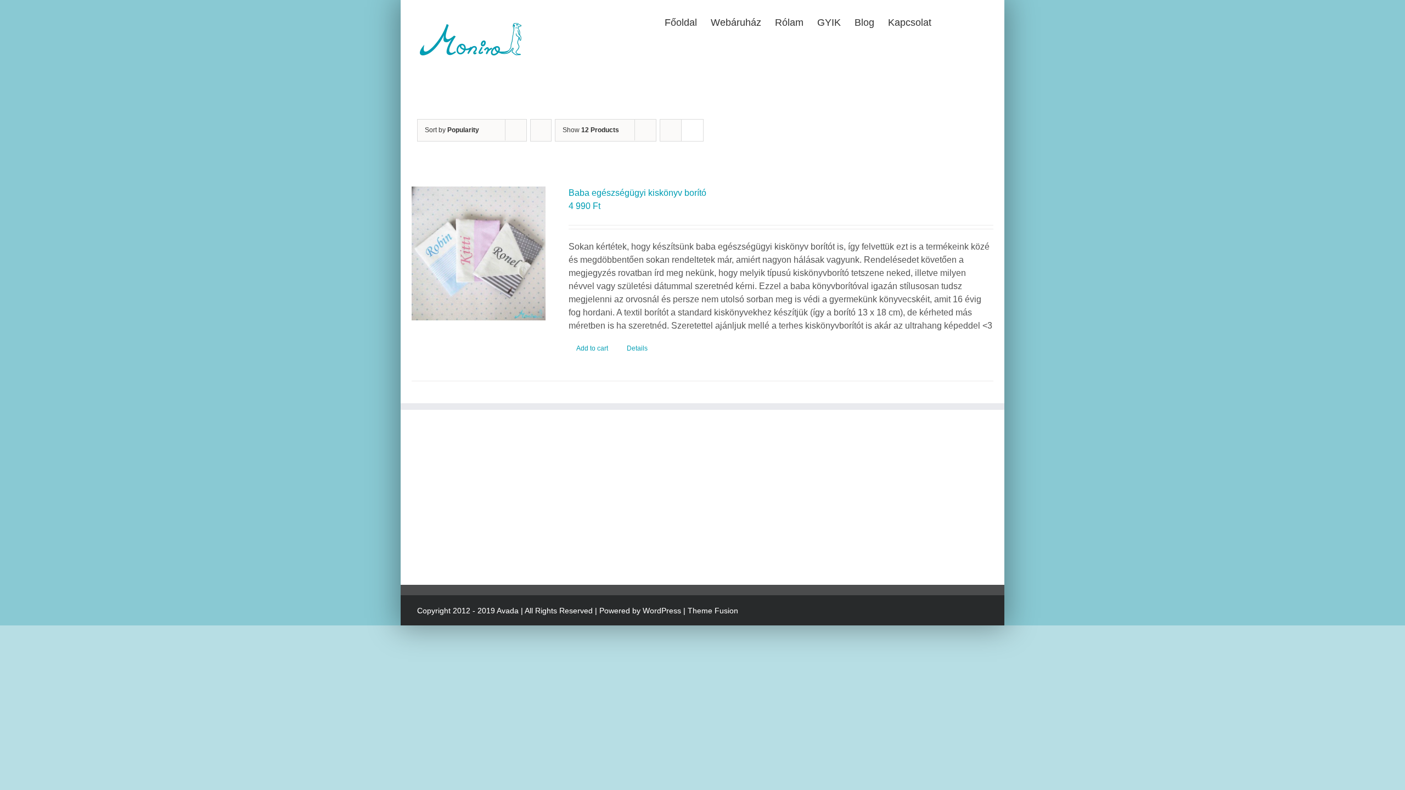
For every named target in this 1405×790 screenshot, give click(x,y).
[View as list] (692, 130)
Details (637, 348)
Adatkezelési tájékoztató (660, 468)
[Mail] (455, 549)
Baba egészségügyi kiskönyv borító (637, 193)
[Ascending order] (541, 130)
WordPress (662, 610)
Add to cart (592, 348)
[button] (970, 21)
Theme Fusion (713, 610)
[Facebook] (421, 549)
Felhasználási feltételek (659, 490)
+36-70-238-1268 (481, 468)
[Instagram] (438, 549)
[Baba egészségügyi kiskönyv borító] (479, 253)
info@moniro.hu (475, 481)
